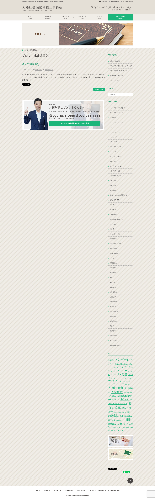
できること (65, 17)
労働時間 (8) (113, 214)
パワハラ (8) (113, 142)
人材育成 (117, 392)
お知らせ (104, 1)
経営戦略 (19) (114, 316)
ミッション (128, 378)
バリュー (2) (113, 137)
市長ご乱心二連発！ (116, 61)
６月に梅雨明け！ (32, 64)
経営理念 (122, 424)
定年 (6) (112, 258)
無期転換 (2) (113, 292)
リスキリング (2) (115, 161)
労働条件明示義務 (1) (116, 219)
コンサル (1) (113, 117)
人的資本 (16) (114, 185)
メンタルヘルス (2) (115, 156)
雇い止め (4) (113, 340)
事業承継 (127, 384)
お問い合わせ (115, 1)
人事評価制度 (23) (115, 176)
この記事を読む (99, 89)
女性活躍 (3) (113, 248)
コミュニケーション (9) (117, 113)
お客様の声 (82, 17)
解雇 (118, 427)
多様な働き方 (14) (115, 243)
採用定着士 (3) (114, 282)
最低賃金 (111, 420)
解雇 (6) (112, 326)
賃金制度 (114, 430)
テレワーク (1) (114, 127)
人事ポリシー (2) (115, 171)
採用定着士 (128, 416)
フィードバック (119, 378)
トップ (30, 17)
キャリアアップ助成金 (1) (117, 108)
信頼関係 (112, 399)
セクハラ (115, 367)
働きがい (124, 399)
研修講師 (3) (113, 302)
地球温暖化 (49, 70)
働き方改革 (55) (114, 200)
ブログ (99, 17)
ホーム (26, 50)
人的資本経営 (124, 396)
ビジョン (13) (114, 151)
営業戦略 (38, 70)
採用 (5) (112, 277)
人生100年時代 (128, 392)
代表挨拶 (47, 17)
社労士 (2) (113, 306)
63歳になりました (115, 80)
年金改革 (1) (113, 268)
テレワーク (124, 367)
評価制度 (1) (113, 331)
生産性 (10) (113, 297)
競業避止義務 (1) (115, 311)
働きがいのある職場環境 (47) (118, 195)
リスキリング (127, 381)
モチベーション (115, 381)
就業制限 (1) (113, 263)
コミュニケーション (121, 364)
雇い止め (120, 430)
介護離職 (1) (113, 190)
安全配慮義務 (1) (115, 253)
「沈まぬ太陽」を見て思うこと (119, 71)
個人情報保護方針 (128, 1)
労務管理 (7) (113, 224)
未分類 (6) (113, 287)
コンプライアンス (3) (116, 122)
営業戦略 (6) (113, 239)
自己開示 (113, 427)
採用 (121, 416)
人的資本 (112, 396)
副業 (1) (112, 205)
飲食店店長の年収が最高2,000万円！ (121, 66)
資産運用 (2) (113, 335)
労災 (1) (112, 229)
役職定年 (121, 412)
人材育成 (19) (114, 180)
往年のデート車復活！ (116, 75)
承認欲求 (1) (113, 273)
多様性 (115, 412)
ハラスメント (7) (115, 132)
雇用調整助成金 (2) (115, 345)
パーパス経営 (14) (115, 146)
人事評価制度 (117, 388)
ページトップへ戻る (130, 481)
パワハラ (122, 370)
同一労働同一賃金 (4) (116, 234)
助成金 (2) (113, 209)
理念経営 (118, 420)
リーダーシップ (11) (116, 166)
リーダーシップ (116, 384)
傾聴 (118, 399)
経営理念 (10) (114, 321)
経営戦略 (112, 424)
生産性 (127, 420)
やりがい (111, 360)
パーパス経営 (119, 374)
